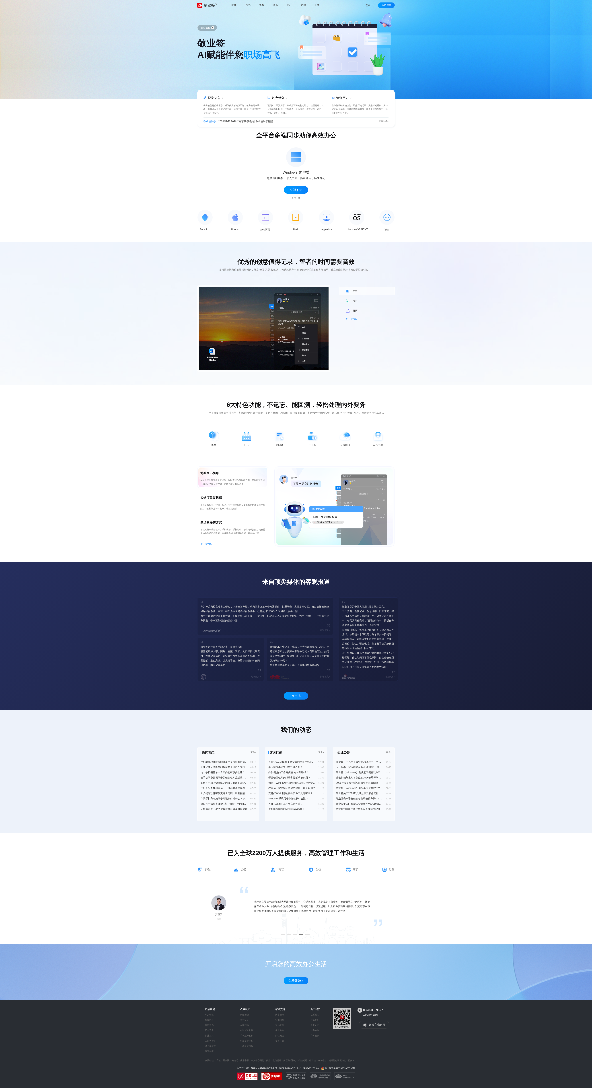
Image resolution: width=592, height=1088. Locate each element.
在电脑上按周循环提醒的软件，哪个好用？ (291, 788)
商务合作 (314, 1035)
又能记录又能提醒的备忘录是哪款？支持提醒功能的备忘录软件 (224, 767)
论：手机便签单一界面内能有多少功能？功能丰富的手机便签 (224, 772)
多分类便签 (210, 1046)
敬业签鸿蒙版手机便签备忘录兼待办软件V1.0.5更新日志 (359, 809)
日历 (246, 445)
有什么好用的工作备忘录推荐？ (285, 804)
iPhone (234, 229)
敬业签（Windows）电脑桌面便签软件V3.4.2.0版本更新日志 (359, 772)
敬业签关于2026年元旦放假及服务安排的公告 (359, 793)
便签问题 (302, 1060)
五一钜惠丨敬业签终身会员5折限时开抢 (357, 767)
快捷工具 (209, 1035)
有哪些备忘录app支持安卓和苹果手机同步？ (292, 762)
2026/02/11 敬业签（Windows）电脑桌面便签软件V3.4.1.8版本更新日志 (257, 121)
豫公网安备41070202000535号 (340, 1068)
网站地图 (279, 1035)
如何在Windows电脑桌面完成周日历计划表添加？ (292, 783)
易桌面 (226, 1060)
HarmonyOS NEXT (357, 229)
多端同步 (345, 445)
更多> (253, 752)
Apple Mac (327, 229)
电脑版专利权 (246, 1030)
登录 (368, 5)
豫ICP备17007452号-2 (290, 1068)
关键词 (235, 1060)
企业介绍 (314, 1025)
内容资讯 (279, 1014)
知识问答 (279, 1020)
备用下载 (296, 198)
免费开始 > (296, 980)
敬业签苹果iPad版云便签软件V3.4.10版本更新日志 (359, 804)
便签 (268, 1060)
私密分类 (378, 445)
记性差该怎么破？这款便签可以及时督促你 (224, 809)
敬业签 (312, 1060)
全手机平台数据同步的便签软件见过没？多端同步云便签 (224, 777)
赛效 (218, 1060)
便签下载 (279, 1041)
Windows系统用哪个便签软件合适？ (288, 798)
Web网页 (265, 229)
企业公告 (279, 1030)
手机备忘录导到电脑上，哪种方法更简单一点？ (224, 788)
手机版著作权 (246, 1046)
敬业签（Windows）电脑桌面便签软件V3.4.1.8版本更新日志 (359, 788)
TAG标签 (322, 1060)
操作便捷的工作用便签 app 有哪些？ (288, 772)
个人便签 (209, 1014)
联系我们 (314, 1014)
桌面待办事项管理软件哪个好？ (285, 767)
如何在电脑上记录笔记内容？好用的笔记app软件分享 (224, 783)
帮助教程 (279, 1025)
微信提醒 (277, 1060)
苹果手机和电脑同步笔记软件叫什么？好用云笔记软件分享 (224, 798)
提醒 (213, 445)
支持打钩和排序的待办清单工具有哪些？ (290, 793)
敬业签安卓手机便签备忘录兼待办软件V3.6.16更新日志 (359, 798)
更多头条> (383, 121)
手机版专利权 (246, 1035)
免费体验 (386, 5)
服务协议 (314, 1030)
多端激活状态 (289, 1060)
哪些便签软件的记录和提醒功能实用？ (289, 777)
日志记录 (209, 1030)
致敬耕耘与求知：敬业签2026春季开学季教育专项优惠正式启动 (359, 777)
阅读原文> (325, 630)
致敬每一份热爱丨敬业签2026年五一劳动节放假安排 (359, 762)
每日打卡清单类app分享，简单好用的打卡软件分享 (224, 804)
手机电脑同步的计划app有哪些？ (286, 809)
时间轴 (279, 445)
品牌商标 (244, 1025)
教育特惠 (209, 1051)
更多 (386, 229)
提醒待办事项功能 (337, 1060)
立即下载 (296, 190)
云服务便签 (210, 1041)
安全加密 (244, 1014)
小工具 (312, 445)
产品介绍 (314, 1020)
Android (204, 229)
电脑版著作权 (246, 1041)
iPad (295, 229)
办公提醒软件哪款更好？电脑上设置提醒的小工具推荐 (224, 793)
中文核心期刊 (257, 1060)
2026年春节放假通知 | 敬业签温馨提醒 (357, 783)
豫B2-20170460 (311, 1068)
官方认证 (244, 1020)
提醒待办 (209, 1025)
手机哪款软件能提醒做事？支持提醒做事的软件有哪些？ (224, 762)
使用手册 (244, 1060)
